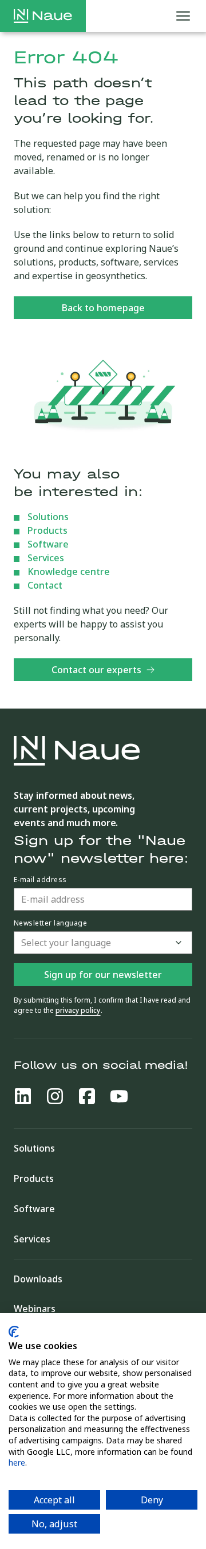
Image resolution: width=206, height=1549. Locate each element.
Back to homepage (103, 307)
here (17, 1462)
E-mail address (40, 879)
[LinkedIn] (23, 1096)
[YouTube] (119, 1096)
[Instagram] (55, 1096)
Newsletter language (50, 923)
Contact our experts (96, 669)
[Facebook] (87, 1096)
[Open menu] (183, 16)
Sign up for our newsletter (103, 974)
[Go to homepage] (43, 16)
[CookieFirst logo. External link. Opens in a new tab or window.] (14, 1332)
